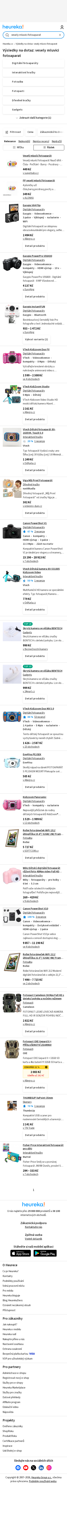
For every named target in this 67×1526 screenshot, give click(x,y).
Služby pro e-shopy (13, 1383)
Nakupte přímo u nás (14, 1339)
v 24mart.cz (29, 691)
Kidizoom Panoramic (34, 797)
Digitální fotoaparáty (34, 209)
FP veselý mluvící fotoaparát (39, 180)
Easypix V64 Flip (32, 205)
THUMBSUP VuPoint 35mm (38, 1098)
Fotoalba (27, 838)
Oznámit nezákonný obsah (17, 1305)
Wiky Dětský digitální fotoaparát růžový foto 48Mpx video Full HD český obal (41, 871)
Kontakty (8, 1276)
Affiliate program (11, 1402)
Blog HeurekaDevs (13, 1300)
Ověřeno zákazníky (13, 1426)
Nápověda (8, 1412)
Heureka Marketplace (14, 1388)
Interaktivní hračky (33, 437)
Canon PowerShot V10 (35, 909)
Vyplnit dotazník (33, 1239)
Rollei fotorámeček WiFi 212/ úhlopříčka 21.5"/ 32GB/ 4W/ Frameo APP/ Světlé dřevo (43, 958)
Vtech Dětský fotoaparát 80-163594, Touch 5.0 (39, 431)
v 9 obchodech (30, 901)
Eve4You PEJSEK (32, 754)
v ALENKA (28, 198)
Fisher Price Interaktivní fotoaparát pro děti (43, 1147)
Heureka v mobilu (12, 1329)
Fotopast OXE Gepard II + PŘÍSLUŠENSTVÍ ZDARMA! (37, 1043)
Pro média (8, 1291)
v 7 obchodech (30, 561)
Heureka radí (9, 1334)
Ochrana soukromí (12, 1349)
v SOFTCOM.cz (31, 851)
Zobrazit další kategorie (33, 118)
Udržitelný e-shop (12, 1451)
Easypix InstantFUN (34, 307)
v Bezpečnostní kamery (35, 649)
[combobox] (33, 35)
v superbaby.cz (31, 173)
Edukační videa (10, 1407)
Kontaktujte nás (33, 1227)
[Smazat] (60, 35)
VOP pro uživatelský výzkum (17, 1359)
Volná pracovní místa (13, 1286)
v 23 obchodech (31, 747)
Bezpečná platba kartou (15, 1354)
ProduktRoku (10, 1436)
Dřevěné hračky (31, 484)
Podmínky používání (13, 1281)
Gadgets (27, 632)
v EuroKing (28, 289)
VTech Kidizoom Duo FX (36, 349)
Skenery (27, 1102)
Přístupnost (9, 1310)
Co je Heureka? (11, 1271)
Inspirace (7, 1446)
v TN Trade (29, 1128)
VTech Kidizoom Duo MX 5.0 (38, 709)
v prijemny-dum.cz (32, 506)
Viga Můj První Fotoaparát (38, 480)
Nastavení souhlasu (13, 1344)
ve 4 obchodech (31, 379)
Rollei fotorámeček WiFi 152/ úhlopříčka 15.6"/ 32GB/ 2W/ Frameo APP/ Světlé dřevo (43, 834)
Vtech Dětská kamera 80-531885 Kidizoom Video (41, 570)
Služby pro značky (12, 1392)
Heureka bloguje (11, 1295)
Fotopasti (28, 1003)
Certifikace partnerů (13, 1441)
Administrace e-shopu (14, 1373)
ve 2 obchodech (31, 983)
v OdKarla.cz (29, 463)
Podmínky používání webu (43, 1481)
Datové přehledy (11, 1397)
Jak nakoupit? (10, 1324)
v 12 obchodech (31, 823)
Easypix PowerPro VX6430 (37, 256)
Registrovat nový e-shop (16, 1378)
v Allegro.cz (29, 239)
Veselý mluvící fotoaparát (37, 156)
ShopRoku (8, 1431)
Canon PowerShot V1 (35, 523)
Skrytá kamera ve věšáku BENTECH (42, 628)
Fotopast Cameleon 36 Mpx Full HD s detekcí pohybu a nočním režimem (43, 997)
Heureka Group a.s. (41, 1477)
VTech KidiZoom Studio (36, 386)
